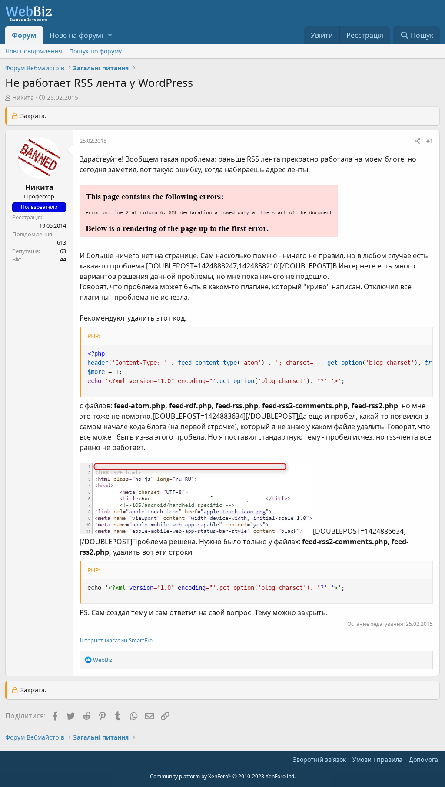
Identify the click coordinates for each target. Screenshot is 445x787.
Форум (24, 35)
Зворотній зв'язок (319, 759)
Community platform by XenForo (223, 776)
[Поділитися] (417, 141)
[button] (110, 35)
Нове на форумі (76, 35)
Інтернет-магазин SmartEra (116, 640)
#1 (429, 141)
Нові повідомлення (33, 51)
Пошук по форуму (95, 51)
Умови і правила (377, 759)
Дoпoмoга (423, 759)
